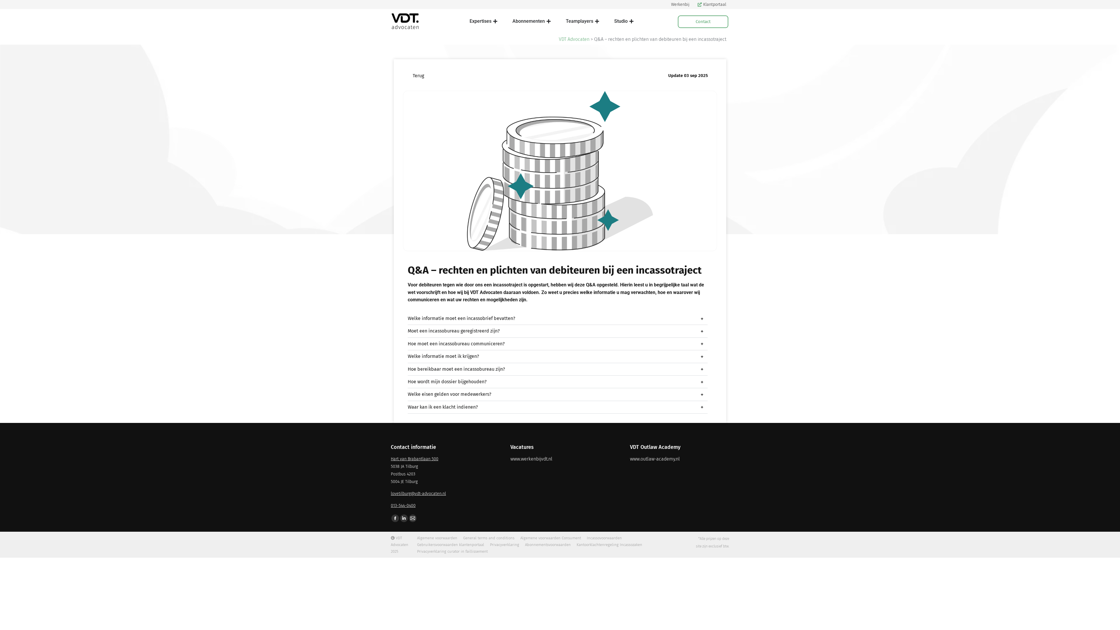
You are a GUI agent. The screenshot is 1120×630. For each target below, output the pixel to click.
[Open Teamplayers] (597, 21)
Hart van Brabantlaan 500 (414, 458)
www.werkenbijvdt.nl (531, 459)
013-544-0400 (403, 505)
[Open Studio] (631, 21)
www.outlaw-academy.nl (655, 459)
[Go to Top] (1111, 621)
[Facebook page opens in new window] (395, 518)
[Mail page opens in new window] (412, 518)
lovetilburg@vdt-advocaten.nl (418, 493)
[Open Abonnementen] (548, 21)
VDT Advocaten (574, 39)
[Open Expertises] (495, 21)
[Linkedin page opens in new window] (404, 518)
